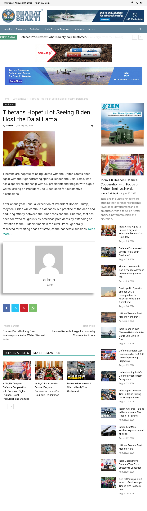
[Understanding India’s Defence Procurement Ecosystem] (108, 376)
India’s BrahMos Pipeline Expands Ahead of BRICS (131, 430)
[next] (140, 37)
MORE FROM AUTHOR (46, 352)
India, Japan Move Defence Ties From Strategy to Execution (130, 464)
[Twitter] (136, 3)
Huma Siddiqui (109, 193)
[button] (140, 29)
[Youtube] (141, 3)
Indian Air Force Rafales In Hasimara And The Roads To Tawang (131, 412)
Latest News (19, 98)
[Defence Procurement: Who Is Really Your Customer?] (81, 370)
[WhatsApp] (33, 308)
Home (6, 98)
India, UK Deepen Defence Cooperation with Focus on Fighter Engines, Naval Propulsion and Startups (16, 391)
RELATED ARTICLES (17, 352)
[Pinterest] (24, 308)
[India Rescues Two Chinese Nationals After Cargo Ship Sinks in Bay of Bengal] (108, 332)
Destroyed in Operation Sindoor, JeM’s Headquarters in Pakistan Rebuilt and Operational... (131, 295)
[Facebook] (132, 3)
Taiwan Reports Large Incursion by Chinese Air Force (73, 333)
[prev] (134, 37)
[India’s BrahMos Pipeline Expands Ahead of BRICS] (108, 430)
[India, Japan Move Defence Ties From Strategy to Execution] (108, 465)
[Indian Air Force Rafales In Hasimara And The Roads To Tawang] (108, 412)
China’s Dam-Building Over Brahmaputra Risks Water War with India (24, 335)
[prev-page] (5, 406)
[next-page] (11, 406)
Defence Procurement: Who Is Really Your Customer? (79, 387)
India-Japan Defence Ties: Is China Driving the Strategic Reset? (130, 394)
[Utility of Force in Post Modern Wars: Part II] (108, 317)
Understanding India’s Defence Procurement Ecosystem (130, 376)
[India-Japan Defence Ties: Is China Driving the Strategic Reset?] (108, 394)
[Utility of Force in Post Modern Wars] (108, 449)
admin (10, 125)
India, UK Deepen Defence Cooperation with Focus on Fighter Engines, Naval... (120, 184)
